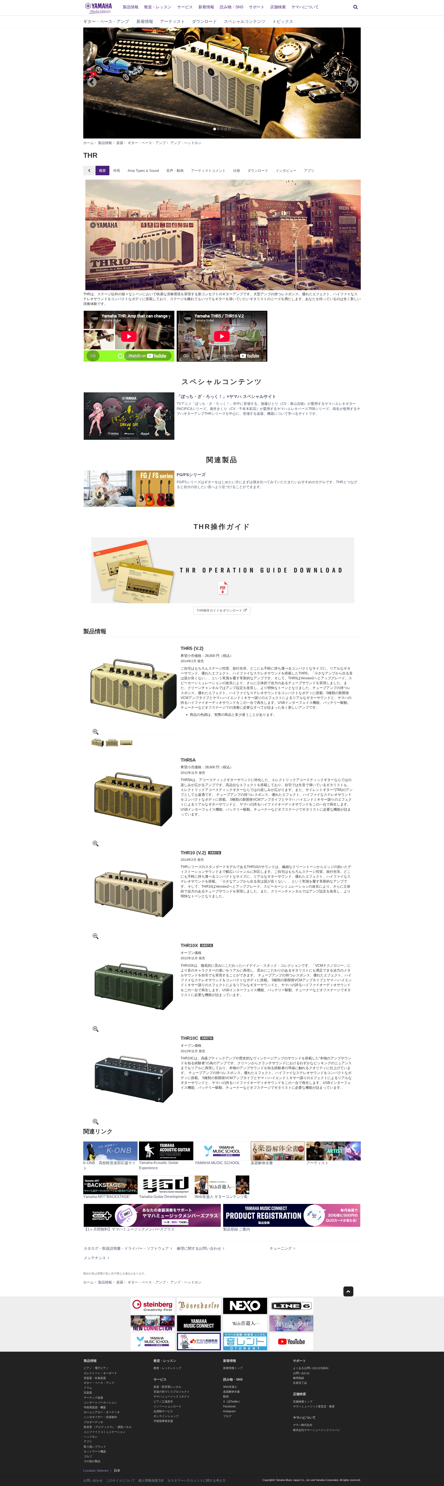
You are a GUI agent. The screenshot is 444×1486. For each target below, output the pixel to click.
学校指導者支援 (163, 1421)
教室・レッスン (158, 7)
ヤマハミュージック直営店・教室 (314, 1406)
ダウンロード (204, 21)
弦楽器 (88, 1392)
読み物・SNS (231, 7)
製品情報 (131, 7)
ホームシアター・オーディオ (102, 1412)
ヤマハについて (305, 7)
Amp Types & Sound (143, 170)
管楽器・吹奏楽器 (95, 1378)
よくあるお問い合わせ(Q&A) (310, 1368)
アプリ (309, 170)
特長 (116, 170)
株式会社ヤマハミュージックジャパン (316, 1430)
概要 (102, 170)
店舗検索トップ (302, 1401)
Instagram (229, 1411)
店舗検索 (278, 7)
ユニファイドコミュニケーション (104, 1432)
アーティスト (172, 21)
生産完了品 (300, 1382)
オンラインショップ (166, 1416)
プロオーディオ (93, 1422)
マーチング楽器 (93, 1397)
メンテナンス (95, 1258)
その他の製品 (92, 1461)
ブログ (227, 1416)
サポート (257, 7)
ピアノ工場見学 (163, 1401)
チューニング (281, 1248)
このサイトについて (120, 1480)
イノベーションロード (167, 1406)
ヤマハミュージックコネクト (172, 1396)
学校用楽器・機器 (95, 1407)
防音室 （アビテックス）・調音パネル (108, 1427)
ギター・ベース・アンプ (106, 21)
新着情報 (206, 7)
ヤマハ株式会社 (302, 1425)
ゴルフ (88, 1456)
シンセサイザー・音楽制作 (100, 1417)
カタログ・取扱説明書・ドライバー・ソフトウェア (126, 1248)
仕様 (236, 170)
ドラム (88, 1387)
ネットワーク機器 (95, 1451)
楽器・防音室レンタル (167, 1386)
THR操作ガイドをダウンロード (220, 610)
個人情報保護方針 (151, 1480)
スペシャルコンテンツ (244, 21)
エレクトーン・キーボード (100, 1373)
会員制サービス (163, 1411)
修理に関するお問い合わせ (199, 1248)
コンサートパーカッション (100, 1402)
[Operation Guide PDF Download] (222, 571)
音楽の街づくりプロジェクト (172, 1391)
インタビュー (286, 170)
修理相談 (298, 1378)
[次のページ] (343, 83)
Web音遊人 (230, 1386)
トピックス (282, 21)
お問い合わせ (301, 1373)
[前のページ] (100, 83)
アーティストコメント (208, 170)
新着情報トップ (233, 1368)
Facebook (229, 1406)
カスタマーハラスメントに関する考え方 (196, 1480)
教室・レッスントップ (167, 1368)
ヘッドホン (91, 1436)
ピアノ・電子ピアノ (96, 1368)
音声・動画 (175, 170)
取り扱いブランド (95, 1446)
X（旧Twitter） (232, 1401)
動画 (226, 1396)
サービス (185, 7)
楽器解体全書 (231, 1391)
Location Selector (96, 1470)
